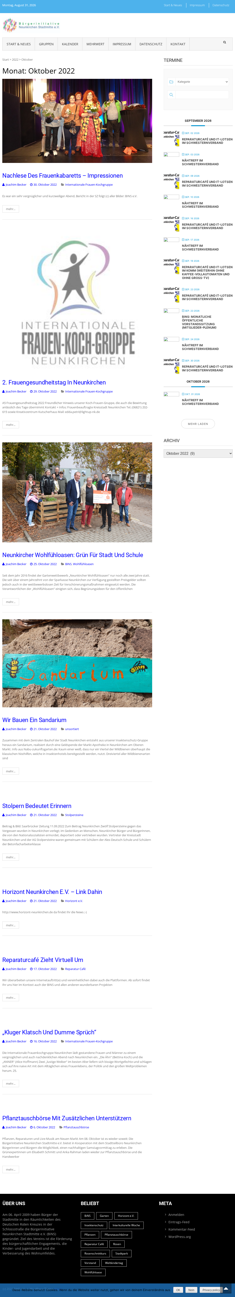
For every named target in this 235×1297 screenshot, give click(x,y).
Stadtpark (121, 1253)
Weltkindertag (114, 1263)
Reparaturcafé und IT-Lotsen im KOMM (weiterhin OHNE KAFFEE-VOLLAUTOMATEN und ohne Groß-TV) (207, 272)
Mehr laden (198, 424)
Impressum (197, 5)
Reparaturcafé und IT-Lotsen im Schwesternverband (207, 141)
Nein (191, 1290)
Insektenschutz (94, 1225)
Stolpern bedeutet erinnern (36, 805)
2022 (15, 59)
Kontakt (178, 44)
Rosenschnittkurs (95, 1253)
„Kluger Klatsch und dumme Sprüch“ (49, 1032)
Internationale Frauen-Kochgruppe (89, 184)
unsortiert (72, 729)
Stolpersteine (74, 815)
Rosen (117, 1244)
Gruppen (46, 44)
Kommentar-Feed (181, 1229)
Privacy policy (211, 1290)
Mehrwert (95, 44)
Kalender (70, 44)
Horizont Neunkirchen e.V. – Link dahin (52, 891)
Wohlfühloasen (83, 564)
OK (178, 1290)
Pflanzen (89, 1235)
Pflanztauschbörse (76, 1127)
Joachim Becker (16, 184)
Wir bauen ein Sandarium (34, 720)
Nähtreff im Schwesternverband (200, 162)
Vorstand (90, 1263)
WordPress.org (179, 1236)
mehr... (10, 209)
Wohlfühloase (93, 1272)
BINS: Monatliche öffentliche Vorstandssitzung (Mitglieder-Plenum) (199, 322)
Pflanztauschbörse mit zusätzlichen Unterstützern (66, 1118)
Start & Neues (173, 5)
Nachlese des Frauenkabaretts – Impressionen (62, 175)
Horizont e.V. (74, 901)
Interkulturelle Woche (126, 1225)
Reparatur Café (75, 969)
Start (5, 59)
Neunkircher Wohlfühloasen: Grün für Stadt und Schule (72, 555)
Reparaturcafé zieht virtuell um (42, 959)
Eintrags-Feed (179, 1222)
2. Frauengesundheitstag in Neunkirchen (54, 382)
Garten (104, 1216)
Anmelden (176, 1214)
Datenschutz (221, 5)
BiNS (68, 564)
